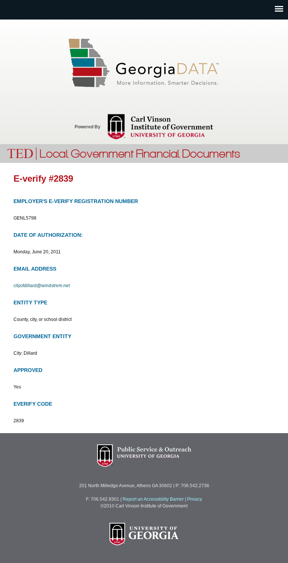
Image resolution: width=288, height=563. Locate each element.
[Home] (124, 152)
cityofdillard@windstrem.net (42, 285)
